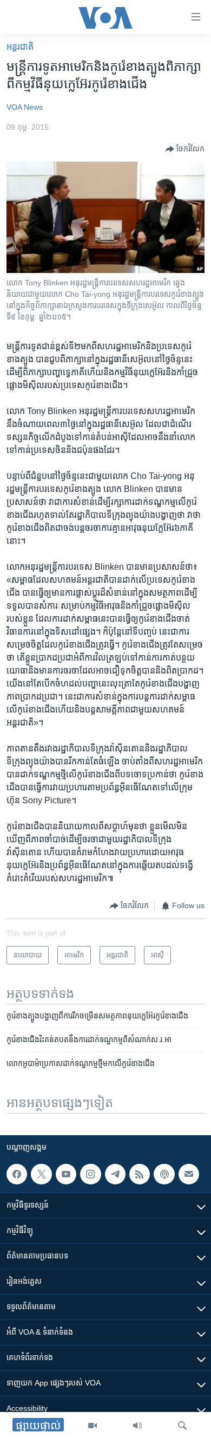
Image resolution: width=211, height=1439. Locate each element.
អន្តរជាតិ (20, 46)
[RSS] (139, 1174)
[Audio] (137, 1425)
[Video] (92, 1425)
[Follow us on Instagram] (90, 1174)
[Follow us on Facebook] (16, 1174)
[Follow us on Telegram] (115, 1174)
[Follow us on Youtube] (66, 1174)
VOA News (24, 107)
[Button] (185, 149)
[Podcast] (164, 1174)
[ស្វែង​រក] (182, 1425)
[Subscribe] (189, 1174)
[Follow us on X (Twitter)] (41, 1174)
